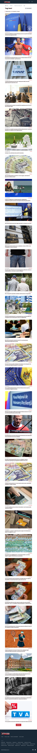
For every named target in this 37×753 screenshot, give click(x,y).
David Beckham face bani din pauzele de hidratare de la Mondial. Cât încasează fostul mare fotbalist (18, 436)
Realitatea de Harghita (11, 745)
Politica (30, 174)
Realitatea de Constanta (27, 742)
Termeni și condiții (6, 736)
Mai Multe (18, 724)
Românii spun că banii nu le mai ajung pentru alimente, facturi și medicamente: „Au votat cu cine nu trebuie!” (18, 270)
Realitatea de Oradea (4, 745)
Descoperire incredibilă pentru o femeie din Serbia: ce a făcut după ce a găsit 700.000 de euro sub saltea (17, 555)
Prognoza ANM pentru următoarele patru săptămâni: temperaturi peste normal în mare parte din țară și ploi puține (17, 200)
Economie (30, 32)
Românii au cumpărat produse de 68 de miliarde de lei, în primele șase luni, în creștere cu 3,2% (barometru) (18, 130)
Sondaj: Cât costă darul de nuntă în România (14, 153)
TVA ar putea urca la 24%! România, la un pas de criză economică (18, 721)
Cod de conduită (21, 736)
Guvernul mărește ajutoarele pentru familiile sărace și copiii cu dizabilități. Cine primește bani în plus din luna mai (18, 579)
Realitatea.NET (3, 742)
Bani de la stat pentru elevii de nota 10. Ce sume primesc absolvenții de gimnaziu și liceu (16, 341)
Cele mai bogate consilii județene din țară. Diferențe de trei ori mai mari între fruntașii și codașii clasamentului (17, 674)
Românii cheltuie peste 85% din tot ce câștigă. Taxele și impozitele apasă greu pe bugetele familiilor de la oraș (16, 460)
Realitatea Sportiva (8, 742)
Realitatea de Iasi (17, 745)
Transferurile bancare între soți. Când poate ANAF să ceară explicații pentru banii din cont (17, 82)
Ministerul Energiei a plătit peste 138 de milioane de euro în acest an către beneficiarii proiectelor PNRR (18, 412)
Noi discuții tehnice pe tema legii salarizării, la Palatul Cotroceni (18, 223)
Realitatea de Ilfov (23, 745)
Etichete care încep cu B (18, 5)
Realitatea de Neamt (20, 742)
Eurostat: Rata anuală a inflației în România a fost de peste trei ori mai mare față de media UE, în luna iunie (18, 365)
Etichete (11, 5)
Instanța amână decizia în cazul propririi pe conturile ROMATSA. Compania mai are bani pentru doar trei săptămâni (18, 317)
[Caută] (29, 2)
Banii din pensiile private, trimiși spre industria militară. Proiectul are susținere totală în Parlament (18, 627)
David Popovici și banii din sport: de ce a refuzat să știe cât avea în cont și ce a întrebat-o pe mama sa (18, 58)
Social (31, 103)
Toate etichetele (29, 8)
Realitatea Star (15, 742)
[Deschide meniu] (32, 2)
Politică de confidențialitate (14, 736)
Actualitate (30, 56)
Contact (2, 736)
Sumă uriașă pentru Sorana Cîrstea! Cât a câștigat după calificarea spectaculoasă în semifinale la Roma (17, 651)
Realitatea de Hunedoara (30, 745)
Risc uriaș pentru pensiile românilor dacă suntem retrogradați (18, 293)
